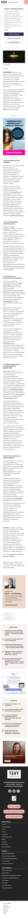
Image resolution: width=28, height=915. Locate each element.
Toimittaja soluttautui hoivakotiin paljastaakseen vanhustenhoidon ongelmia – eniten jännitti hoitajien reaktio (14, 633)
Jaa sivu (7, 614)
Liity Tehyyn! (8, 618)
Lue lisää (6, 30)
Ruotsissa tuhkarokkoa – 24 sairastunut (12, 704)
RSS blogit (5, 911)
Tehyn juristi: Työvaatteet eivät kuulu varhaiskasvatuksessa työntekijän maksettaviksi (13, 725)
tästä (12, 567)
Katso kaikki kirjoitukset (11, 605)
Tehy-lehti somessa (7, 888)
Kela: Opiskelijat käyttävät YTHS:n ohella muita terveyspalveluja (14, 710)
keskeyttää (6, 343)
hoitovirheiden (20, 394)
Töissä (3, 829)
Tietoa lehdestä (6, 868)
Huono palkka (15, 192)
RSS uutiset (6, 909)
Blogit (3, 839)
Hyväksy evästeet (13, 34)
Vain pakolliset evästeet (14, 38)
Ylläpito (4, 913)
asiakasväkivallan (8, 398)
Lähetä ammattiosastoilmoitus (15, 811)
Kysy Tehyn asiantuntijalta (8, 856)
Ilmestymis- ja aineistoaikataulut (10, 878)
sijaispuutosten (7, 301)
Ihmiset (4, 832)
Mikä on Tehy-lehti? (7, 870)
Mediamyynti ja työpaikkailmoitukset (11, 875)
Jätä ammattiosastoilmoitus (9, 858)
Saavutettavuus (6, 907)
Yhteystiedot (5, 880)
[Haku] (22, 2)
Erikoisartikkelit (6, 827)
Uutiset (4, 824)
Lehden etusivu (6, 822)
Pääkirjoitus (5, 844)
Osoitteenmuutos (6, 885)
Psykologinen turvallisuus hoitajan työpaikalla (13, 555)
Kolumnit (4, 842)
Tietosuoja (5, 905)
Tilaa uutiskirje (15, 806)
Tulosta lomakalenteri (7, 863)
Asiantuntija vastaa (7, 837)
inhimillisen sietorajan (17, 389)
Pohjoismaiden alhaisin (17, 215)
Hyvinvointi (5, 834)
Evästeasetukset (14, 42)
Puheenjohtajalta (6, 847)
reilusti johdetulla (9, 228)
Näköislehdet (5, 873)
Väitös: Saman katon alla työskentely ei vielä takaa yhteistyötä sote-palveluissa (12, 732)
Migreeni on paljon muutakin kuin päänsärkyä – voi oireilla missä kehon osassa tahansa (14, 653)
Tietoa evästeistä (7, 903)
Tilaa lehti (4, 883)
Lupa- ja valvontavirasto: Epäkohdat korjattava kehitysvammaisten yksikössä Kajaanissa (13, 717)
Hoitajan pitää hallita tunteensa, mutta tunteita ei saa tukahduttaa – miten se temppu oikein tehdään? (14, 646)
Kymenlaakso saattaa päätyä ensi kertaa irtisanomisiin (14, 639)
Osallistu (4, 851)
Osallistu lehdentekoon (16, 816)
